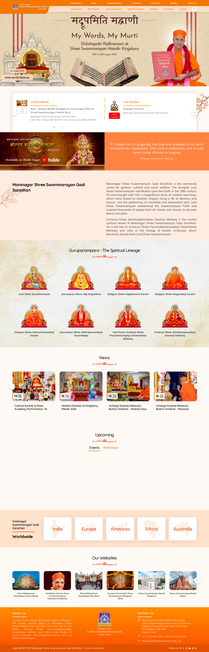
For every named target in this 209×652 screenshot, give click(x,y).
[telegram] (192, 648)
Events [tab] (94, 448)
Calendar (154, 9)
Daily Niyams (94, 9)
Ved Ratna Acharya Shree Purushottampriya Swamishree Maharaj (128, 335)
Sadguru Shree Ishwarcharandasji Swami (34, 333)
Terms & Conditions (93, 648)
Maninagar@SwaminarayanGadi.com (161, 640)
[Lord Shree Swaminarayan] (34, 277)
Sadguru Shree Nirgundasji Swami (175, 294)
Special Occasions (135, 9)
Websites (155, 3)
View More (104, 421)
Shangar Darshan (114, 9)
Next (195, 113)
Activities (136, 3)
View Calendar (104, 499)
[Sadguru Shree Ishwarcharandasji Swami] (34, 315)
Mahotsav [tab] (110, 448)
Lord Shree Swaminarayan (34, 294)
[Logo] (29, 7)
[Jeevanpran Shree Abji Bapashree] (81, 277)
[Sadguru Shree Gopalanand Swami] (128, 277)
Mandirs (173, 3)
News (94, 3)
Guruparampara (114, 3)
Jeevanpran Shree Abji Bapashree (81, 294)
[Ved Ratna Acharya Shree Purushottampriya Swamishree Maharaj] (128, 315)
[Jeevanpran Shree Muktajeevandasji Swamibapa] (81, 315)
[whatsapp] (195, 648)
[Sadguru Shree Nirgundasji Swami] (175, 277)
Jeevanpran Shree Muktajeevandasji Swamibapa (81, 333)
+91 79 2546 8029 (175, 636)
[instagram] (186, 648)
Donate (183, 9)
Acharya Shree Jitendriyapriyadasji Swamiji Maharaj (174, 333)
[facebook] (183, 648)
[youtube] (189, 648)
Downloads (169, 9)
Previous (14, 113)
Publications (76, 9)
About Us (192, 3)
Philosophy (76, 3)
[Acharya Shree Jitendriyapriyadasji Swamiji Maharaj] (175, 315)
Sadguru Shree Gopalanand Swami (128, 294)
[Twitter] (180, 648)
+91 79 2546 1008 (152, 636)
